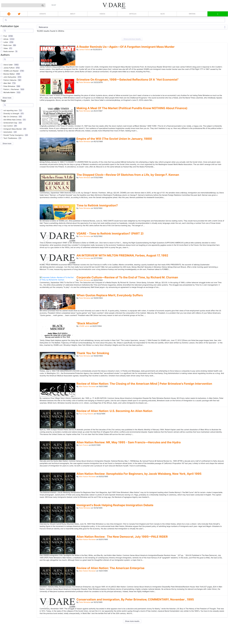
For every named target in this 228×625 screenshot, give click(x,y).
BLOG (163, 14)
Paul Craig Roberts (86, 414)
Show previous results (132, 39)
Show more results (132, 621)
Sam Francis (83, 445)
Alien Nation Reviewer (87, 386)
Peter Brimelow (85, 82)
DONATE (43, 14)
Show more (7, 98)
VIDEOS (102, 14)
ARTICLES (132, 14)
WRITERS (192, 14)
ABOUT (72, 14)
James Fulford (84, 49)
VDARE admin (84, 326)
